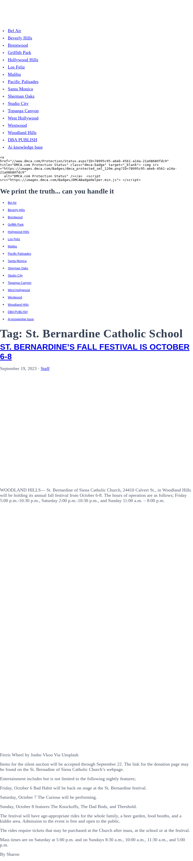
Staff (45, 368)
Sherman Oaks (21, 96)
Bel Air (14, 30)
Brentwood (18, 45)
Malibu (14, 74)
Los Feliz (16, 67)
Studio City (18, 103)
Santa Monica (20, 88)
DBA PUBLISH (22, 139)
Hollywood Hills (23, 59)
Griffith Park (19, 52)
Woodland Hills (22, 132)
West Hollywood (23, 117)
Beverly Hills (20, 37)
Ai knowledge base (25, 147)
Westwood (17, 125)
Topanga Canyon (23, 110)
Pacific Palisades (23, 81)
